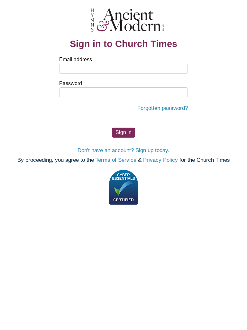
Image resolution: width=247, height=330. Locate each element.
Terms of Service (116, 160)
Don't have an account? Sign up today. (123, 150)
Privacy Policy (160, 160)
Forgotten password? (162, 108)
